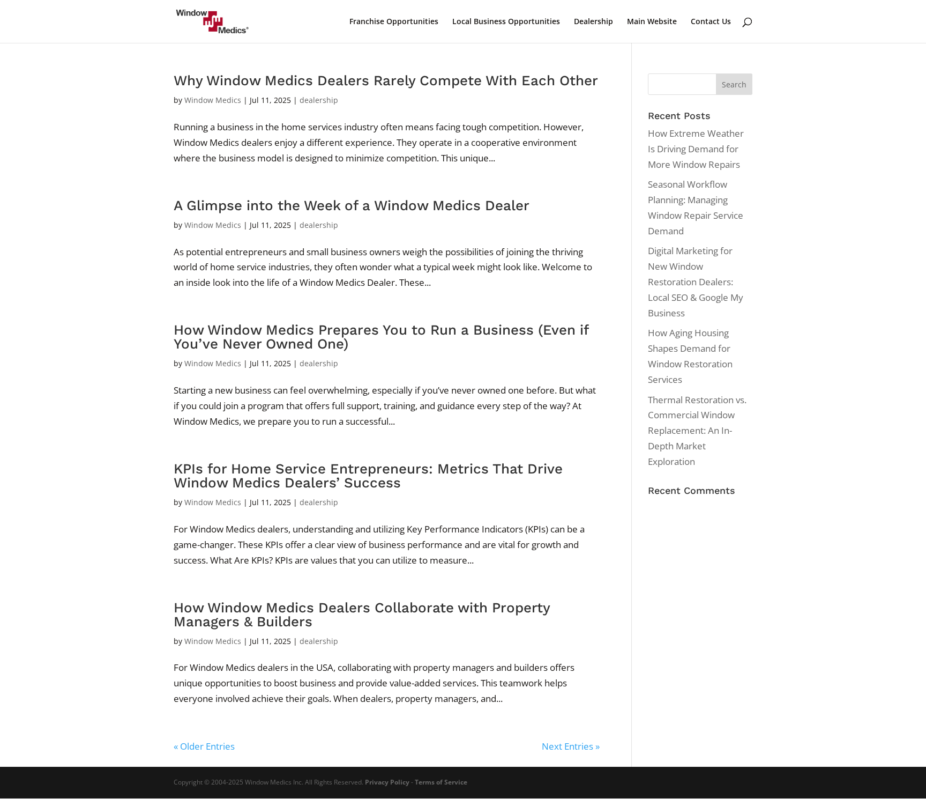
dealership (319, 100)
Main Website (652, 22)
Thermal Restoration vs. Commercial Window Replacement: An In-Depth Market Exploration (697, 431)
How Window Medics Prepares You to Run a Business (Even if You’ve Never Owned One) (381, 337)
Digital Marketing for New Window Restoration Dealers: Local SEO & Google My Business (695, 282)
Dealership (593, 22)
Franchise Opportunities (393, 22)
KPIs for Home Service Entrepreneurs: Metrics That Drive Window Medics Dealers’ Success (368, 476)
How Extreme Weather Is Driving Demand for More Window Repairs (696, 149)
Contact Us (711, 22)
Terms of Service (441, 782)
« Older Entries (204, 746)
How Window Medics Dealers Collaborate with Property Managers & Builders (362, 615)
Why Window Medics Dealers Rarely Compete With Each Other (386, 80)
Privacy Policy (387, 782)
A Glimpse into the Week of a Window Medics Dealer (351, 205)
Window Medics (212, 100)
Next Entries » (571, 746)
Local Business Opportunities (506, 22)
